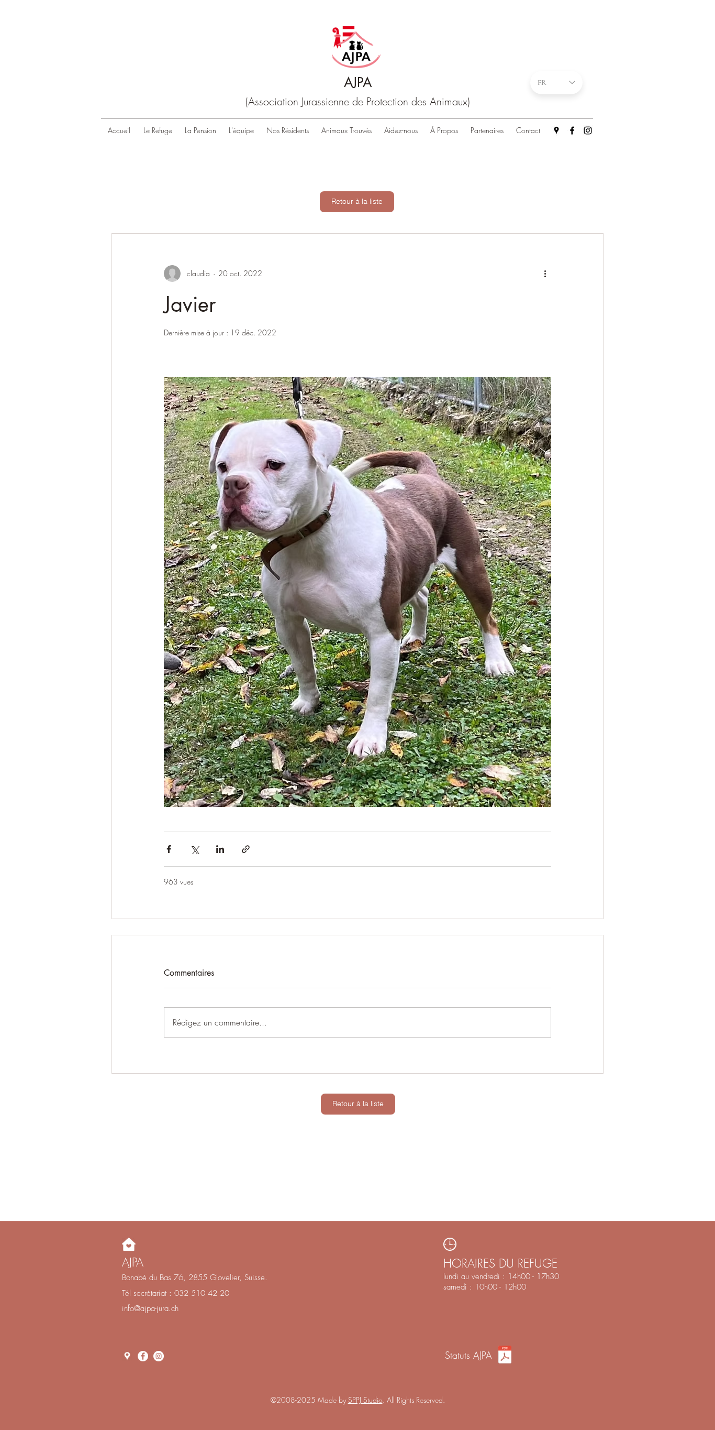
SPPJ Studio (365, 1400)
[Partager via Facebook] (169, 849)
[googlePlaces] (556, 130)
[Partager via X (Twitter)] (194, 849)
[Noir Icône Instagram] (588, 130)
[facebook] (572, 130)
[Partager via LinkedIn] (220, 849)
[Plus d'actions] (545, 273)
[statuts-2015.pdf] (505, 1355)
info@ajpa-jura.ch (150, 1308)
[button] (287, 130)
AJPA (358, 82)
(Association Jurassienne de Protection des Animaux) (357, 101)
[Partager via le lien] (246, 849)
